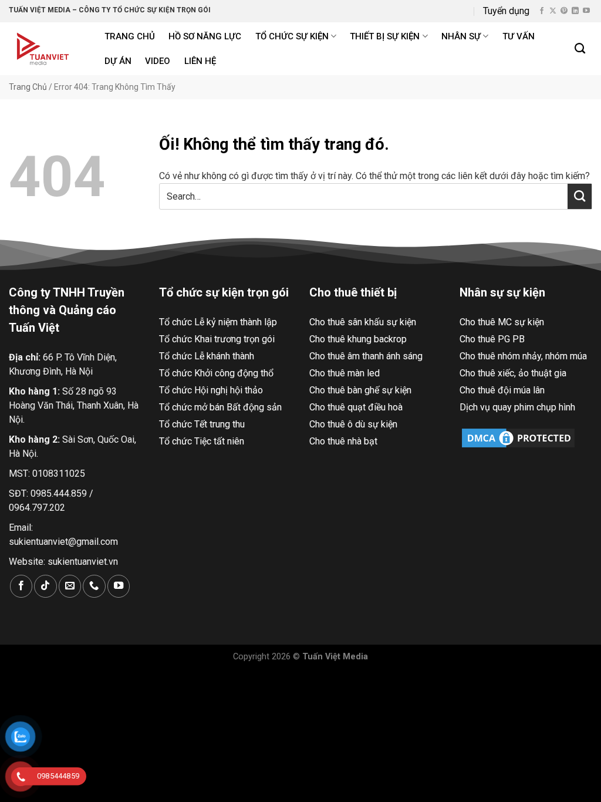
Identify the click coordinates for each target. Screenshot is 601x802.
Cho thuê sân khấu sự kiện (362, 322)
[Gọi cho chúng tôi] (94, 586)
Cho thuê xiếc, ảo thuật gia (513, 373)
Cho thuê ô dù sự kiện (353, 424)
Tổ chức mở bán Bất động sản (220, 407)
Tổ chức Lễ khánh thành (206, 356)
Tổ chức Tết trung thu (202, 424)
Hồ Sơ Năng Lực (204, 36)
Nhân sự (461, 36)
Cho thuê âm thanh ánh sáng (366, 356)
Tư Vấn (518, 36)
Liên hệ (200, 61)
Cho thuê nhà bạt (343, 441)
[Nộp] (580, 196)
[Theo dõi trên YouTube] (586, 11)
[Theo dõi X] (552, 11)
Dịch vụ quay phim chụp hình (517, 407)
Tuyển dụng (506, 10)
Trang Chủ (28, 87)
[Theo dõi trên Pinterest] (564, 11)
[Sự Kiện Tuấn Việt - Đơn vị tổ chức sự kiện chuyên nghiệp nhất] (44, 48)
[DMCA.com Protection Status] (518, 437)
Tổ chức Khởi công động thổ (216, 373)
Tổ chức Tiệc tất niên (201, 441)
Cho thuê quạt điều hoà (356, 407)
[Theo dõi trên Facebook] (541, 11)
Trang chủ (129, 36)
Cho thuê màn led (344, 373)
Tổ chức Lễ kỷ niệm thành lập (218, 322)
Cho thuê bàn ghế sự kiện (360, 390)
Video (157, 61)
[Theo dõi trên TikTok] (45, 586)
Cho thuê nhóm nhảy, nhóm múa (523, 356)
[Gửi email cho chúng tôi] (70, 586)
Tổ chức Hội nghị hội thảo (211, 390)
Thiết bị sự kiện (385, 36)
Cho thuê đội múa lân (502, 390)
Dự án (117, 61)
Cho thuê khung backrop (358, 339)
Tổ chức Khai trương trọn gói (217, 339)
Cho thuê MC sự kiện (502, 322)
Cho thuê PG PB (492, 339)
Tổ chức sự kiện (292, 36)
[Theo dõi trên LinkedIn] (575, 11)
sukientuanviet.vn (83, 561)
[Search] (580, 48)
